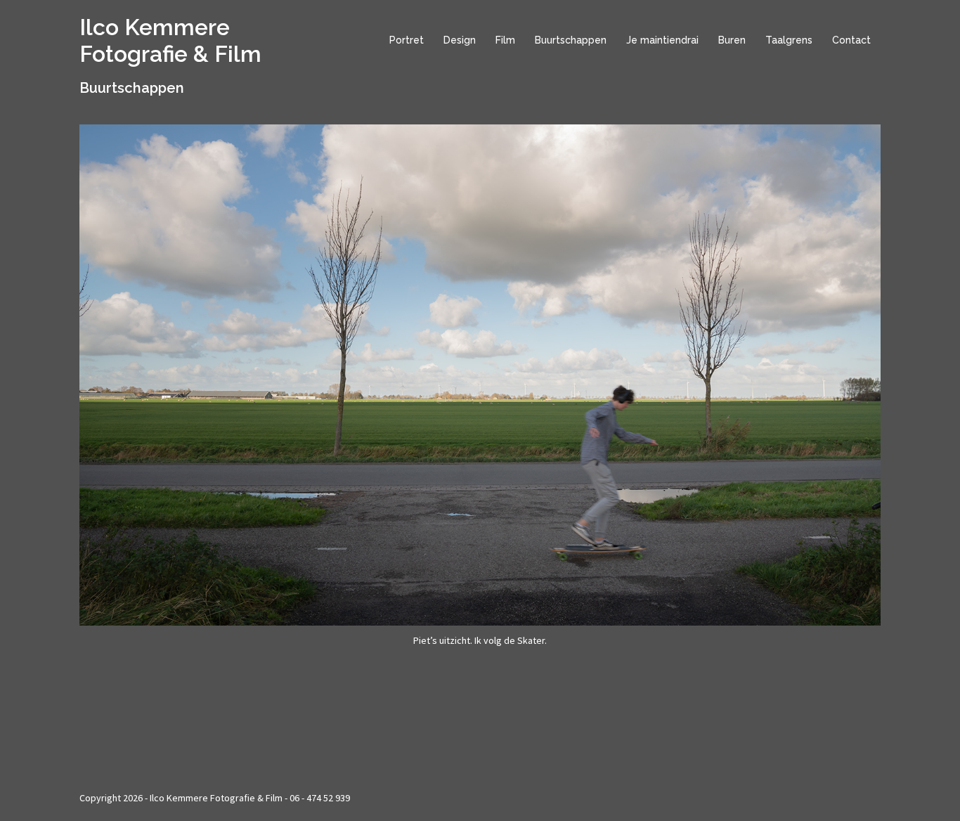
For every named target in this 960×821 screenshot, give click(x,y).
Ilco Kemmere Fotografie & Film (170, 40)
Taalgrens (788, 40)
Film (505, 40)
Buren (732, 40)
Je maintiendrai (662, 40)
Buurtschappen (571, 40)
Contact (851, 40)
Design (459, 40)
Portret (406, 40)
